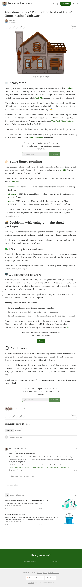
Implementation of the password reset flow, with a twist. (24, 503)
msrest (11, 201)
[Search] (53, 4)
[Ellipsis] (76, 448)
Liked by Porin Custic (16, 451)
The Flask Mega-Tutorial (62, 121)
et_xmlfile (12, 193)
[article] (41, 505)
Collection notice (53, 573)
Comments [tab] (9, 430)
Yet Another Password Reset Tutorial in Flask (26, 501)
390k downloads (35, 137)
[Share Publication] (57, 4)
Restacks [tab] (18, 430)
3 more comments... (11, 485)
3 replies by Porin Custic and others (22, 476)
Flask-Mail (39, 97)
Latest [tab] (12, 495)
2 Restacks (22, 409)
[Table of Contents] (2, 293)
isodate (11, 186)
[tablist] (13, 430)
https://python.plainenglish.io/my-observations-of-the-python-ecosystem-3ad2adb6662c (39, 467)
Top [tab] (7, 495)
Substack (31, 583)
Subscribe (65, 4)
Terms (45, 573)
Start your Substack (36, 578)
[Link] (1, 82)
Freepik (47, 77)
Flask (70, 88)
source (15, 181)
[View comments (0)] (23, 508)
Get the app (51, 578)
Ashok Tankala (14, 449)
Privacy (39, 573)
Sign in (75, 4)
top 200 (63, 170)
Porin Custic (13, 20)
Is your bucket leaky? (15, 514)
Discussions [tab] (20, 495)
